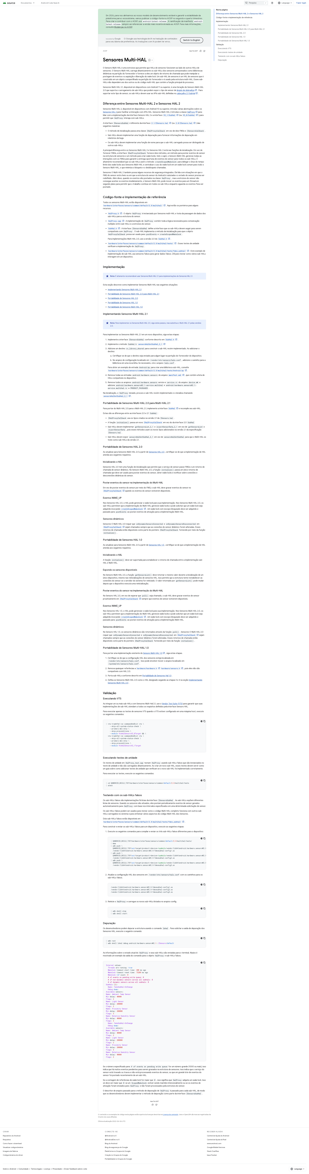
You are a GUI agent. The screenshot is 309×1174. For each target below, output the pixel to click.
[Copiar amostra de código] (204, 721)
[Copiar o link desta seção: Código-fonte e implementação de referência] (168, 197)
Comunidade (23, 1169)
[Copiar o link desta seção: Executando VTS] (123, 698)
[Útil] (200, 51)
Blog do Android (111, 1143)
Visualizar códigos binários (13, 1147)
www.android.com (214, 1143)
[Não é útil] (204, 51)
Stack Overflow (213, 1151)
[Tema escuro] (201, 721)
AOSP (105, 51)
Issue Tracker (212, 1155)
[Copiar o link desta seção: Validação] (118, 693)
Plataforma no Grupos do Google (117, 1151)
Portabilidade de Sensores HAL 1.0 (123, 303)
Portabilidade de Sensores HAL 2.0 (123, 298)
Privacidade (57, 1169)
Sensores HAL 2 (110, 112)
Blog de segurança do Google (116, 1147)
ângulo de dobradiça (185, 90)
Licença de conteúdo (170, 1114)
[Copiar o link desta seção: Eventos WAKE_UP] (123, 498)
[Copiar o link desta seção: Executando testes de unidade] (139, 758)
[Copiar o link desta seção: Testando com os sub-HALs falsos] (144, 795)
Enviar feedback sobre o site (75, 1169)
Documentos (26, 3)
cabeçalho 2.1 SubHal (186, 93)
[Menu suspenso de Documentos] (35, 3)
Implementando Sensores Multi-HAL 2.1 (125, 289)
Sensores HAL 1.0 (156, 545)
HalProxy (191, 112)
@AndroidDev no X (112, 1139)
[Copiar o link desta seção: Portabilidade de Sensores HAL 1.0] (144, 540)
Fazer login (301, 3)
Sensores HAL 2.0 (156, 452)
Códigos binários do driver (13, 1155)
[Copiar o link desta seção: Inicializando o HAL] (124, 462)
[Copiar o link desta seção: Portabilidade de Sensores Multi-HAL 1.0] (151, 648)
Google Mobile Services (216, 1147)
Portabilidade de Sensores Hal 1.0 (156, 676)
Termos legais (36, 1169)
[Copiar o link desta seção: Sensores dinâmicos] (126, 519)
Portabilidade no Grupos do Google (118, 1159)
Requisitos (7, 1139)
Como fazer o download (12, 1143)
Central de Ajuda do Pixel (216, 1139)
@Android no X (110, 1136)
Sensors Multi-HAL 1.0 (152, 653)
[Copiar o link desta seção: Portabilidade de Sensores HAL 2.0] (144, 447)
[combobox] (256, 3)
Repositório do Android (11, 1136)
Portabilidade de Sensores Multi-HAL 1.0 (125, 307)
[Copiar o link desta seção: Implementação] (127, 267)
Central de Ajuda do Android (218, 1136)
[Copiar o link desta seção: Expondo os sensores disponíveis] (139, 570)
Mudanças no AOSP (123, 27)
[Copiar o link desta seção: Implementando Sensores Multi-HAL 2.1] (150, 314)
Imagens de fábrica (10, 1151)
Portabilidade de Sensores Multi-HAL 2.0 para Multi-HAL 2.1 (133, 294)
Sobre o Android (9, 1169)
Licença (47, 1169)
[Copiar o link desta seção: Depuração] (118, 923)
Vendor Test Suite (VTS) (172, 704)
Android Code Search (50, 3)
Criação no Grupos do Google (116, 1155)
